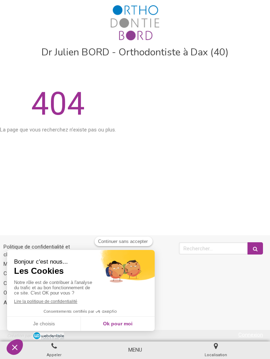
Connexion (250, 335)
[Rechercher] (255, 248)
